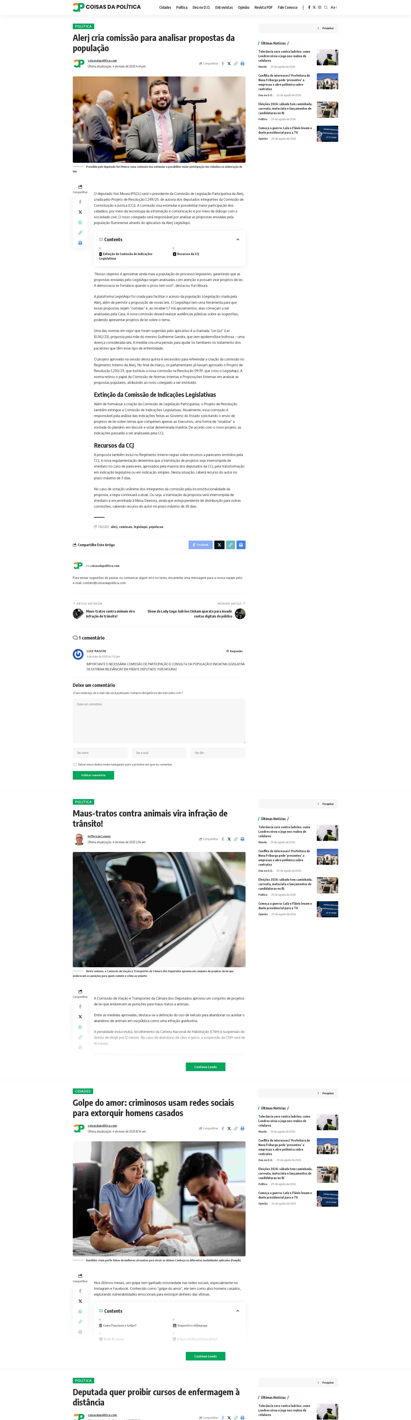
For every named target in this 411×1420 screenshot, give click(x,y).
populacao (156, 527)
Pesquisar (328, 28)
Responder (236, 651)
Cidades (83, 1091)
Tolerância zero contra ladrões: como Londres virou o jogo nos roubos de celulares (284, 56)
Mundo (262, 66)
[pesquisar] (326, 7)
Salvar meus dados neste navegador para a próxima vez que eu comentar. (125, 764)
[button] (236, 63)
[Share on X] (229, 63)
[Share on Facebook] (223, 63)
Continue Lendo (205, 1067)
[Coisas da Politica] (107, 7)
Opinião (263, 138)
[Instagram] (319, 7)
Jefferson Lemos (99, 836)
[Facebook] (309, 7)
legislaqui (140, 527)
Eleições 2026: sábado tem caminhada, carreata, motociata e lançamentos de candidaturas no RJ (285, 108)
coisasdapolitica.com (102, 60)
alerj (114, 527)
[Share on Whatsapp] (80, 222)
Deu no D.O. (265, 95)
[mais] (303, 7)
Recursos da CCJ (188, 254)
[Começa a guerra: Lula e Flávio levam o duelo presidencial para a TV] (327, 134)
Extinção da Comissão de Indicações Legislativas (125, 256)
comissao (125, 527)
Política (83, 26)
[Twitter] (314, 7)
